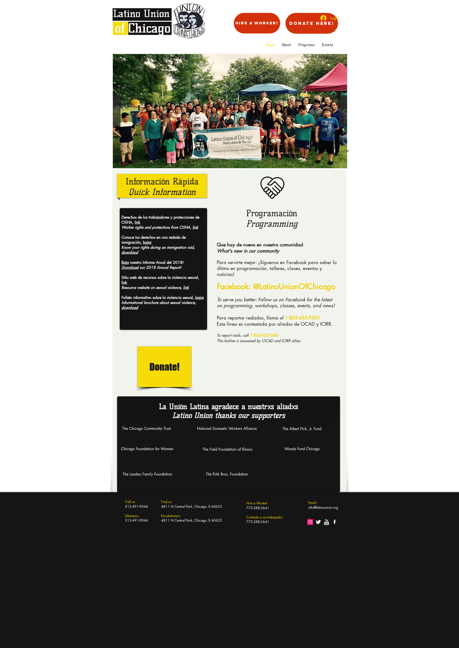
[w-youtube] (326, 522)
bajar (147, 242)
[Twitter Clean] (318, 522)
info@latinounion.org (323, 507)
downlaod (129, 252)
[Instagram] (310, 522)
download (129, 307)
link (137, 222)
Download (129, 267)
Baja (125, 262)
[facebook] (335, 522)
